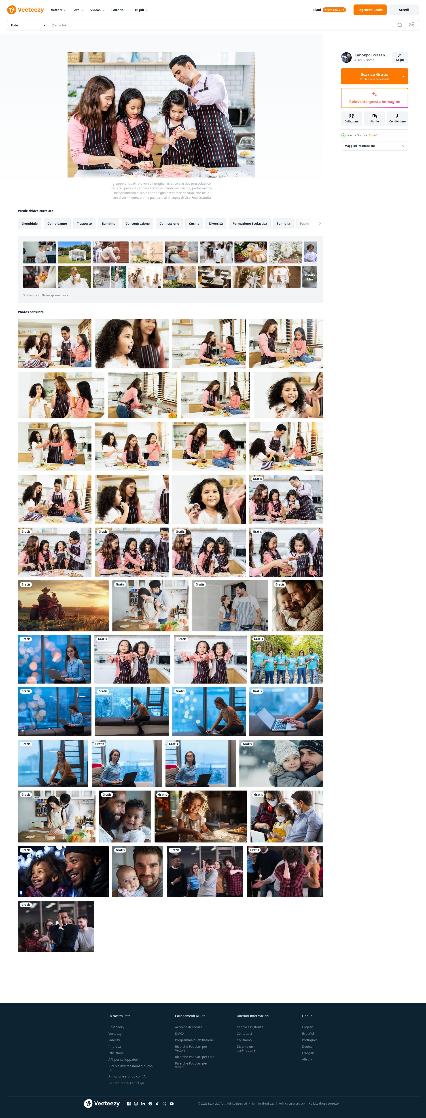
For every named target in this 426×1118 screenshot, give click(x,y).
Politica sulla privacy (291, 1103)
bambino (109, 223)
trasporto (84, 223)
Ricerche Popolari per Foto (194, 1057)
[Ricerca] (400, 25)
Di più (139, 10)
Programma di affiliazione (194, 1040)
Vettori (56, 10)
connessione (169, 223)
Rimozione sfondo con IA (127, 1076)
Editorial (117, 10)
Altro (305, 1059)
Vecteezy (114, 1033)
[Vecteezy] (25, 9)
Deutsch (308, 1046)
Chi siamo (244, 1040)
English (307, 1027)
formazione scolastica (250, 223)
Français (308, 1053)
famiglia (283, 223)
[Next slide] (316, 223)
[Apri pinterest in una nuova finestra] (150, 1103)
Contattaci (244, 1033)
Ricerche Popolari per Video (191, 1065)
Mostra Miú (309, 276)
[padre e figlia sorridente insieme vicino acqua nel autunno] (281, 763)
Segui (400, 60)
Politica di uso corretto (324, 1103)
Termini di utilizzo (263, 1103)
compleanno (57, 223)
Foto (76, 10)
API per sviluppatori (123, 1059)
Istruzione (116, 1053)
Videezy (114, 1040)
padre (304, 223)
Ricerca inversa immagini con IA (130, 1068)
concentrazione (137, 223)
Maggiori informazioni (360, 146)
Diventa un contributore (246, 1048)
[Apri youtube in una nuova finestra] (172, 1103)
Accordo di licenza (188, 1027)
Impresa (114, 1046)
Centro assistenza (250, 1027)
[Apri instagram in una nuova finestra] (136, 1103)
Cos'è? (373, 135)
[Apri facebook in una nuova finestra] (129, 1103)
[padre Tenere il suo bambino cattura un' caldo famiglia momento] (137, 871)
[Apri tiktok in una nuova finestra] (157, 1103)
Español (308, 1033)
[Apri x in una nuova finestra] (164, 1103)
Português (310, 1040)
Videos (95, 10)
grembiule (29, 223)
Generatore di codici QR (126, 1083)
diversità (216, 223)
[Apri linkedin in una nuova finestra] (143, 1103)
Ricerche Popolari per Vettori (191, 1048)
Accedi (404, 10)
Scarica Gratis (374, 76)
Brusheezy (116, 1027)
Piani (317, 10)
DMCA (179, 1033)
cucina (194, 223)
